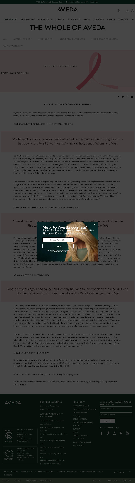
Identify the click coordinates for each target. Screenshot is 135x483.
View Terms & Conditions (58, 251)
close (87, 224)
